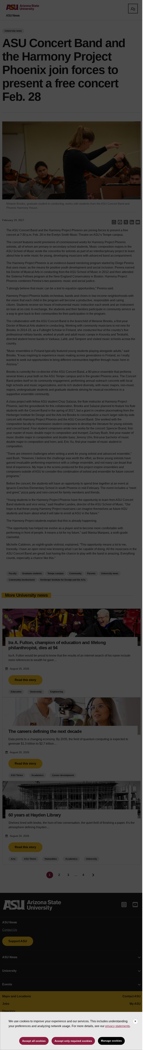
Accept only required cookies (73, 1040)
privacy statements (117, 1026)
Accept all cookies (34, 1040)
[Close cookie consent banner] (135, 1021)
